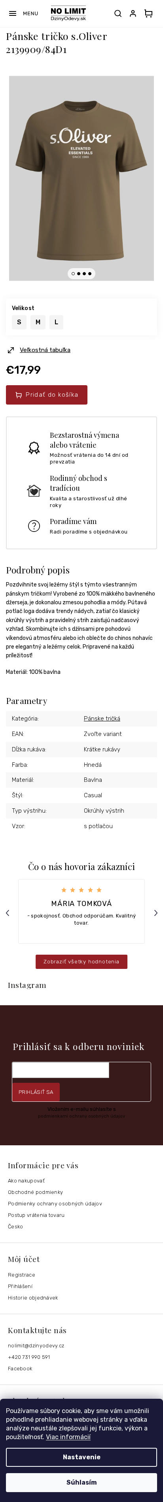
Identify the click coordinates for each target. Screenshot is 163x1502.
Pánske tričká (102, 718)
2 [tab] (78, 273)
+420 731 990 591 (29, 1357)
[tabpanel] (81, 178)
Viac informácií (68, 1437)
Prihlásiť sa (36, 1092)
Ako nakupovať (26, 1181)
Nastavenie (81, 1457)
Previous (8, 913)
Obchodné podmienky (35, 1192)
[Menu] (23, 13)
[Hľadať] (118, 13)
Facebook (20, 1368)
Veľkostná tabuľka (45, 350)
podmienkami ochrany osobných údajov (81, 1116)
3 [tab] (84, 273)
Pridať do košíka (52, 394)
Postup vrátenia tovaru (36, 1215)
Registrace (21, 1275)
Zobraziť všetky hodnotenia (81, 961)
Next (157, 913)
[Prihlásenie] (134, 13)
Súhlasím (81, 1482)
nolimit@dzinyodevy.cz (36, 1346)
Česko (15, 1227)
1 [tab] (73, 273)
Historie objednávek (33, 1298)
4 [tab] (89, 273)
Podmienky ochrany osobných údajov (55, 1204)
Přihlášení (20, 1286)
